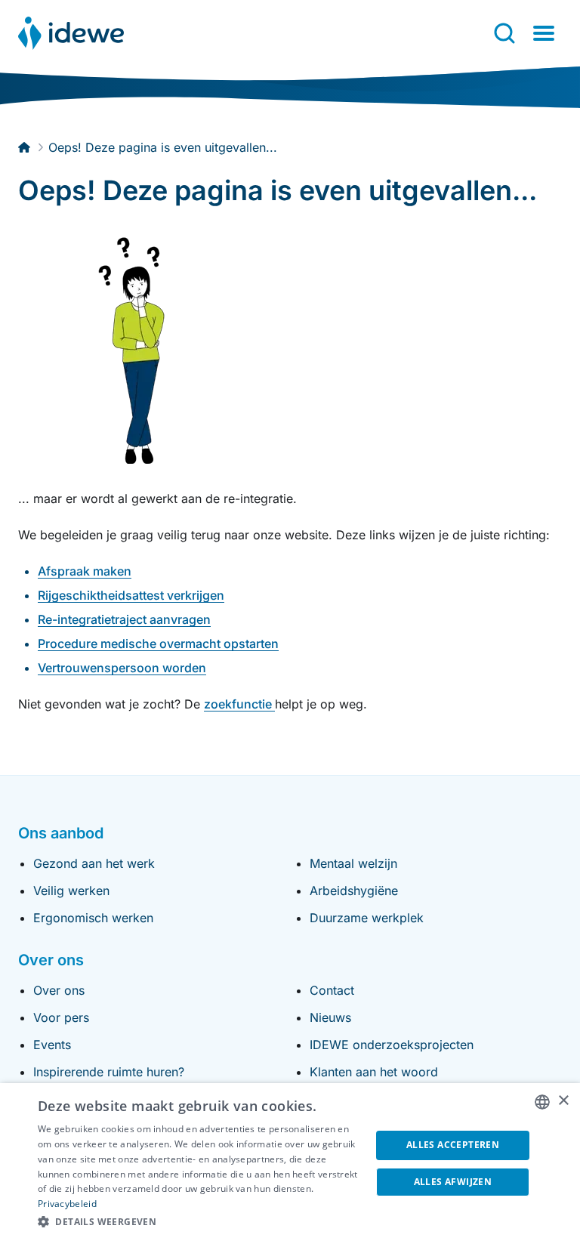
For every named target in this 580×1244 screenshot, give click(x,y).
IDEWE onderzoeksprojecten (392, 1044)
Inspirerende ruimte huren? (108, 1071)
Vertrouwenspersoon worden (122, 667)
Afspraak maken (84, 571)
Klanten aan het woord (374, 1071)
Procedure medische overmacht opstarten (158, 643)
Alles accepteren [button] (452, 1144)
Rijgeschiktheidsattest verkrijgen (131, 595)
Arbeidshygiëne (354, 890)
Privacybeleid (67, 1203)
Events (52, 1044)
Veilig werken (71, 890)
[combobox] (542, 1102)
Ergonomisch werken (93, 917)
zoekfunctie (239, 704)
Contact (332, 990)
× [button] (563, 1101)
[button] (199, 1222)
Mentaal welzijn (353, 863)
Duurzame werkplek (367, 917)
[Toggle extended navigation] (544, 33)
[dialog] (290, 1163)
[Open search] (504, 33)
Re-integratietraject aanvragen (124, 619)
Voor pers (61, 1017)
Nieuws (330, 1017)
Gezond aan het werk (94, 863)
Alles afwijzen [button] (453, 1181)
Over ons (59, 990)
